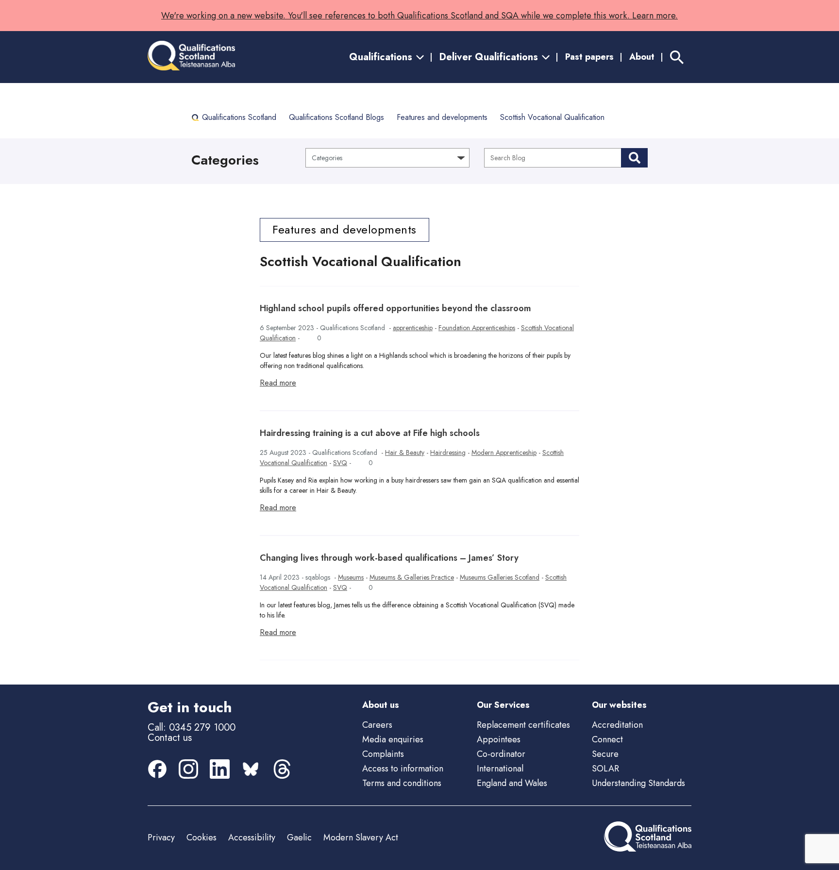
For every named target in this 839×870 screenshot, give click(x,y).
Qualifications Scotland (239, 117)
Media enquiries (392, 739)
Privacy (161, 837)
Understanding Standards (638, 783)
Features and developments (442, 117)
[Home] (191, 57)
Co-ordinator (501, 754)
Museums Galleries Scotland (499, 577)
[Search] (676, 57)
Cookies (201, 837)
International (500, 768)
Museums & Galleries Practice (411, 577)
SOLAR (605, 768)
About (641, 56)
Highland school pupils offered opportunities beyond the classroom (395, 308)
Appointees (498, 739)
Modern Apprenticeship (504, 452)
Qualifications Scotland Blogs (336, 117)
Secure (605, 754)
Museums (351, 577)
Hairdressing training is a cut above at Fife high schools (370, 433)
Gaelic (299, 837)
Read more (278, 382)
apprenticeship (413, 328)
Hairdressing (448, 452)
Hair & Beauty (404, 452)
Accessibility (251, 837)
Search (634, 157)
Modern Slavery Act (360, 837)
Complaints (383, 754)
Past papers (589, 56)
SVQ (340, 463)
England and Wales (512, 783)
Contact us (170, 738)
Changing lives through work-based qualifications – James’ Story (389, 558)
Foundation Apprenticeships (476, 328)
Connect (607, 739)
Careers (377, 725)
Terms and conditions (401, 783)
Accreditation (617, 725)
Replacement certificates (523, 725)
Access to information (402, 768)
